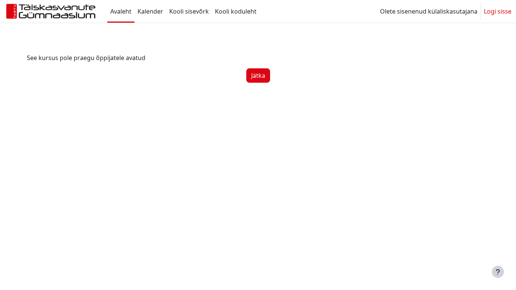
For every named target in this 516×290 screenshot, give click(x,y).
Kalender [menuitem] (150, 11)
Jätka (258, 75)
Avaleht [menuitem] (120, 11)
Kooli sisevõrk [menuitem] (189, 11)
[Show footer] (498, 272)
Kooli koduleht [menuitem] (235, 11)
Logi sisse (497, 11)
